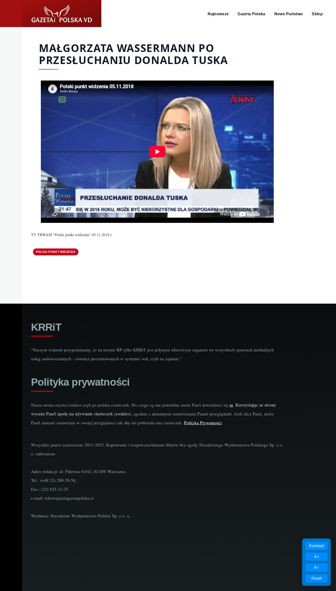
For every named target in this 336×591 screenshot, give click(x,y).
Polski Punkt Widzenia (56, 252)
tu (231, 405)
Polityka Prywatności (203, 423)
